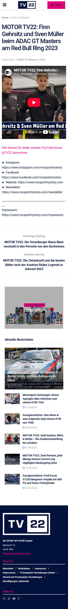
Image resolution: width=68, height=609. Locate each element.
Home (5, 17)
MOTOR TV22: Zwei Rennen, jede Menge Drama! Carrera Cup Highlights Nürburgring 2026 (43, 459)
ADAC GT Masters (20, 17)
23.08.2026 (16, 385)
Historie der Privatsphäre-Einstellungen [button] (22, 577)
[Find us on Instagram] (4, 598)
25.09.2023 (8, 59)
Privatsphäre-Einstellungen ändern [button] (37, 572)
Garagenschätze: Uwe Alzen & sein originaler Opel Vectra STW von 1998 (42, 419)
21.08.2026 (31, 407)
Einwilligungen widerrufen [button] (16, 581)
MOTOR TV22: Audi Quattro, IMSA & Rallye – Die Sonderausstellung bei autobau (43, 439)
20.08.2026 (31, 427)
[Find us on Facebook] (18, 598)
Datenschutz (9, 572)
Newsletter (8, 568)
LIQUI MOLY (34, 310)
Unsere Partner (34, 305)
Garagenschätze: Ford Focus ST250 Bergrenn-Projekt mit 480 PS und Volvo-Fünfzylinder (42, 479)
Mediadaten (24, 568)
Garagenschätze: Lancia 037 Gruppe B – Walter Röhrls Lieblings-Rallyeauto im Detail (34, 376)
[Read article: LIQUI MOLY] (34, 308)
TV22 (57, 5)
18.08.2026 (31, 447)
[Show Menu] (4, 5)
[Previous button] (10, 322)
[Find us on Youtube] (14, 598)
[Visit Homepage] (27, 5)
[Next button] (57, 322)
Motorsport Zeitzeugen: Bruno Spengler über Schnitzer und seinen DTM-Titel (41, 398)
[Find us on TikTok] (9, 598)
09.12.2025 (35, 318)
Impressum (40, 568)
